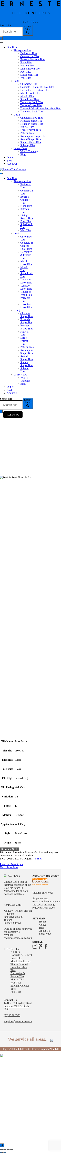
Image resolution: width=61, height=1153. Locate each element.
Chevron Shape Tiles (31, 117)
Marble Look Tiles (30, 93)
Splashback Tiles (29, 74)
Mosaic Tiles (27, 96)
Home (42, 921)
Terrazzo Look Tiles (31, 105)
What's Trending (29, 151)
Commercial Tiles (29, 56)
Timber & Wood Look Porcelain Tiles (40, 108)
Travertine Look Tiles (31, 111)
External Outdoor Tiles (32, 59)
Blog (23, 154)
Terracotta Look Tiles (31, 102)
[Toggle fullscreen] (8, 1149)
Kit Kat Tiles (27, 126)
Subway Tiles (27, 145)
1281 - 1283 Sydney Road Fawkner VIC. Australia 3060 (18, 1006)
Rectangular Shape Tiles (33, 136)
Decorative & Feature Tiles (34, 90)
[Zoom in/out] (11, 1149)
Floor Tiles (26, 62)
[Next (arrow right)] (4, 1152)
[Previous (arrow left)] (1, 1152)
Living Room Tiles (30, 68)
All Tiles (37, 858)
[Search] (1, 411)
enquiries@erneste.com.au (18, 937)
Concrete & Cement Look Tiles (37, 87)
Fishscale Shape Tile (31, 120)
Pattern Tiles (27, 133)
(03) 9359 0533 (12, 1015)
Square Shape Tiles (30, 142)
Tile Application (22, 50)
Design (17, 114)
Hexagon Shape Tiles (31, 123)
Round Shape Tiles (30, 139)
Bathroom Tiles (28, 53)
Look (16, 80)
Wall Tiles (25, 77)
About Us (12, 163)
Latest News (20, 148)
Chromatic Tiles (28, 83)
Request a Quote (9, 849)
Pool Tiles (25, 71)
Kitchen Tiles (27, 65)
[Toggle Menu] (1, 42)
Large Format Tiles (30, 129)
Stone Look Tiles (29, 99)
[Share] (4, 1149)
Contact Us (13, 414)
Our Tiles (12, 47)
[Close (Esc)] (1, 1149)
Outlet (10, 157)
